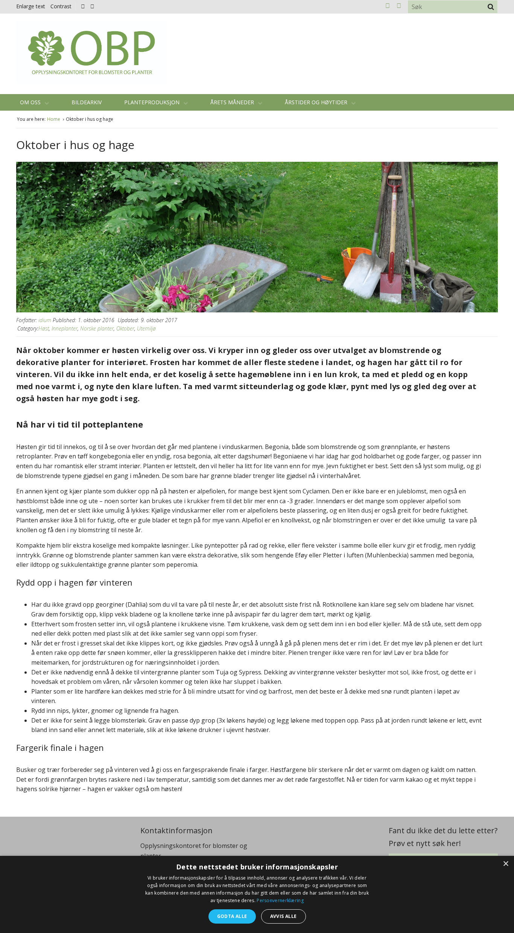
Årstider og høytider (317, 102)
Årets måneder (232, 102)
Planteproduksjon (152, 102)
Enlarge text (30, 6)
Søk (491, 7)
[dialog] (257, 894)
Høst (43, 328)
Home (54, 119)
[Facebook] (83, 6)
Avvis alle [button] (283, 916)
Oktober (125, 328)
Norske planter (97, 328)
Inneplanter (65, 328)
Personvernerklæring (280, 900)
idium (44, 320)
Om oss (31, 102)
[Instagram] (92, 6)
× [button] (505, 864)
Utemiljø (146, 328)
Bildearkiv (86, 102)
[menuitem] (85, 6)
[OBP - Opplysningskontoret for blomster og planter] (91, 52)
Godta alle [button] (232, 916)
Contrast (60, 6)
